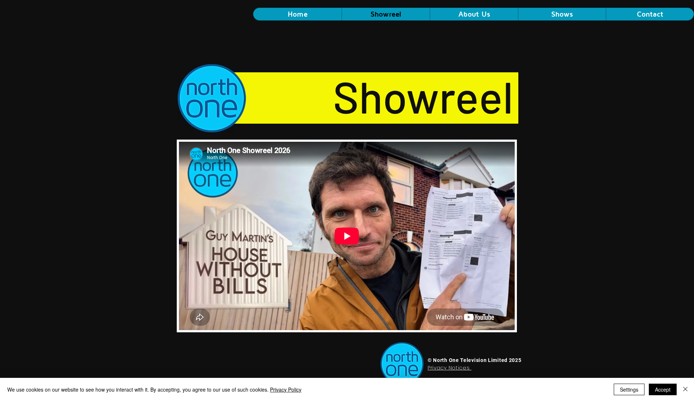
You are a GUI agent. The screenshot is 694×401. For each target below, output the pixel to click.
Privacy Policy (285, 389)
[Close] (685, 389)
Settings (629, 389)
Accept (663, 389)
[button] (562, 14)
